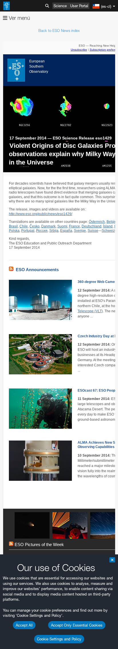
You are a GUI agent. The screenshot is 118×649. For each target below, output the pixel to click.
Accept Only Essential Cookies (77, 625)
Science (60, 5)
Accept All (24, 625)
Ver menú (18, 18)
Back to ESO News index (59, 30)
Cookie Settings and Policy (59, 639)
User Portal (79, 5)
